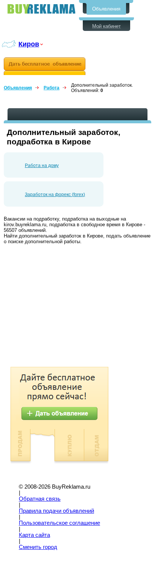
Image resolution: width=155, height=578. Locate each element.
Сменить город (38, 547)
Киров (28, 44)
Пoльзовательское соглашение (59, 523)
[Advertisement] (67, 306)
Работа (51, 87)
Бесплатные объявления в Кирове (41, 9)
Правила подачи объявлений (56, 511)
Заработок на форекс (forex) (55, 194)
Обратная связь (40, 499)
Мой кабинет (106, 26)
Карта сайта (34, 535)
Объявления (106, 9)
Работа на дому (42, 165)
